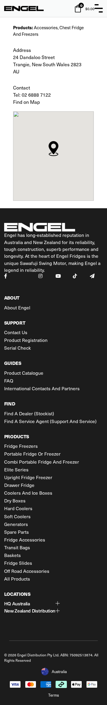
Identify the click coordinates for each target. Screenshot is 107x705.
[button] (32, 603)
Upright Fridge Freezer (28, 477)
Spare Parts (16, 531)
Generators (16, 524)
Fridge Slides (18, 562)
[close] (99, 8)
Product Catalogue (23, 372)
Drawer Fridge (19, 485)
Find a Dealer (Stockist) (29, 413)
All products (17, 578)
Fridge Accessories (24, 539)
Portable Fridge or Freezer (32, 453)
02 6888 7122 (36, 94)
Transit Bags (17, 547)
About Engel (17, 307)
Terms (53, 695)
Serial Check (17, 347)
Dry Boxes (15, 500)
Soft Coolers (17, 516)
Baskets (12, 555)
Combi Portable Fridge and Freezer (41, 461)
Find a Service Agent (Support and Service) (50, 421)
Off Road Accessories (26, 570)
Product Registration (26, 340)
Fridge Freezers (21, 445)
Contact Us (15, 332)
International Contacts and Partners (42, 388)
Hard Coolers (18, 508)
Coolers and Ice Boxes (28, 492)
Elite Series (16, 469)
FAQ (8, 380)
